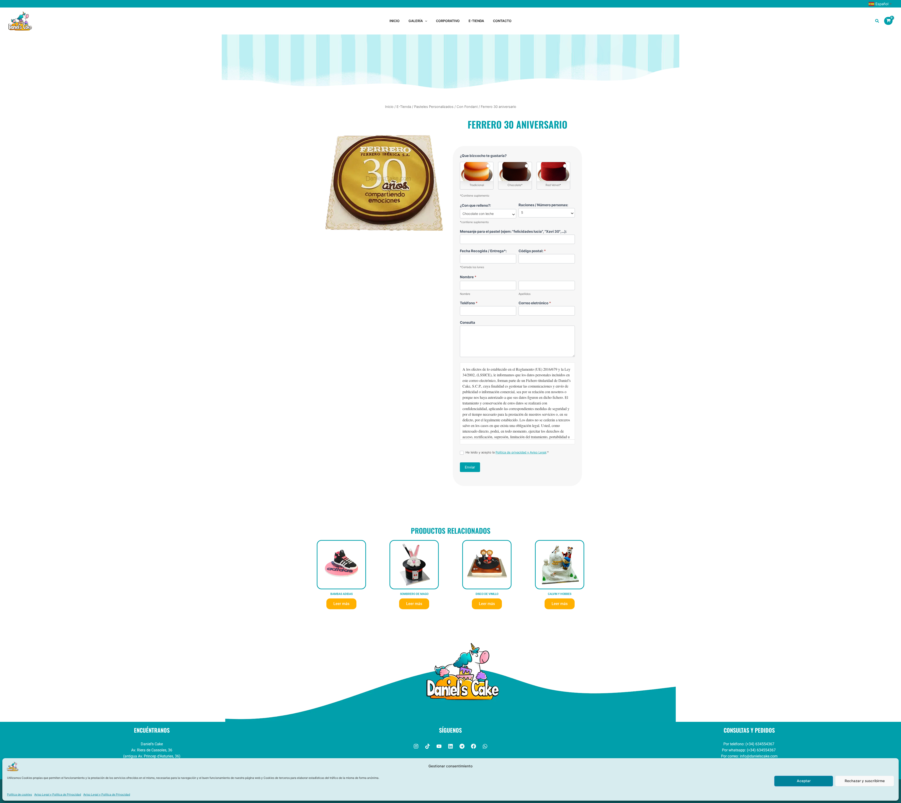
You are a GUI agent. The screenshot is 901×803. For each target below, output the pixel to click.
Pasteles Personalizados (434, 107)
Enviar (470, 467)
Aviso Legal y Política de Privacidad (57, 794)
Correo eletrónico (535, 303)
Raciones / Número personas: (543, 205)
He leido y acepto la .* (507, 452)
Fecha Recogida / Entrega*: (483, 251)
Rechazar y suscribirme (865, 781)
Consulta (467, 322)
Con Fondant (467, 107)
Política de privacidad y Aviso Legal (521, 452)
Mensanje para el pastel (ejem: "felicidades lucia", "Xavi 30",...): (513, 231)
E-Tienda (404, 107)
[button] (425, 20)
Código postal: (532, 251)
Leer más (341, 603)
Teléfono (468, 303)
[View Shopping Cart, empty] (888, 21)
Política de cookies (19, 794)
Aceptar (804, 781)
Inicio (389, 107)
